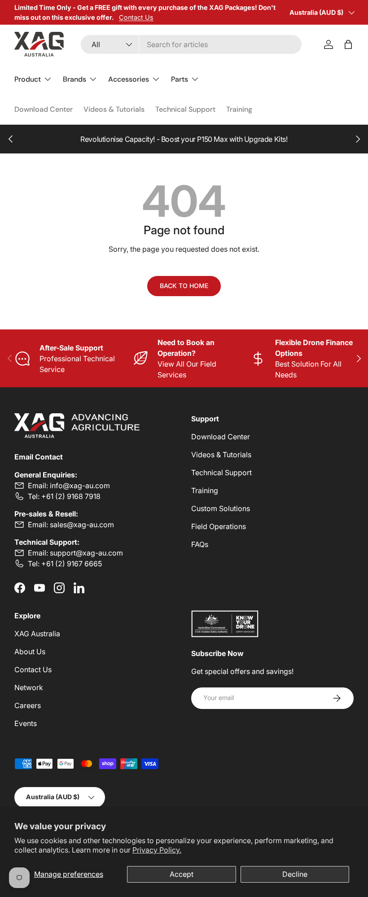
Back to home (184, 285)
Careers (27, 705)
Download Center (43, 109)
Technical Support (185, 109)
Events (25, 723)
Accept (181, 874)
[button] (348, 44)
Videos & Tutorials (114, 109)
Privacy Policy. (156, 849)
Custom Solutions (220, 508)
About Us (29, 651)
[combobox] (191, 44)
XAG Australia (37, 633)
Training (239, 109)
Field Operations (218, 526)
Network (28, 687)
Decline (294, 874)
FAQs (199, 544)
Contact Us (136, 17)
